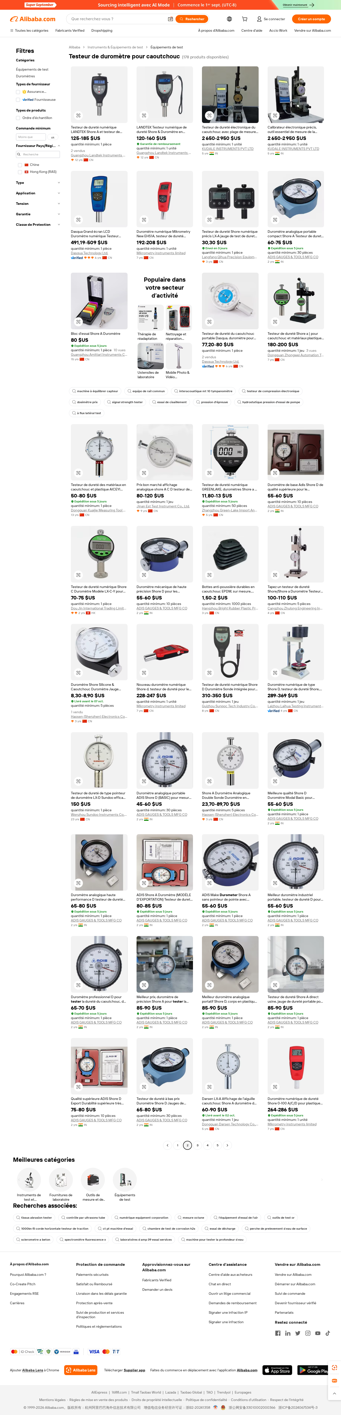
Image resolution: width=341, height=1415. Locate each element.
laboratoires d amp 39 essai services (146, 1239)
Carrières (17, 1303)
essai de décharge (222, 1228)
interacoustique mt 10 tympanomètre (205, 391)
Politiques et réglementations (99, 1326)
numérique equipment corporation (144, 1217)
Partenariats (284, 1312)
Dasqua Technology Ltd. (89, 253)
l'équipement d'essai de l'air (238, 1217)
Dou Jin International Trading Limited (99, 608)
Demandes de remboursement (233, 1303)
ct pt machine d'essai (118, 1228)
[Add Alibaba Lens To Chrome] (80, 1370)
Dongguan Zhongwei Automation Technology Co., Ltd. (296, 355)
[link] (334, 1367)
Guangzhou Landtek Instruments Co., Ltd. (99, 155)
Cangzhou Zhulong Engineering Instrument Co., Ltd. (296, 608)
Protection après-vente (94, 1303)
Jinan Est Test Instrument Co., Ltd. (163, 506)
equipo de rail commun (149, 391)
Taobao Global (191, 1392)
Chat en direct (220, 1284)
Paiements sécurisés (92, 1275)
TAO (209, 1392)
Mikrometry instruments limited (161, 253)
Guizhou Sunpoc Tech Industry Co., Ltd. (230, 706)
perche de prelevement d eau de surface (278, 1228)
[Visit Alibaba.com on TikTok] (328, 1333)
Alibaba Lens (32, 1370)
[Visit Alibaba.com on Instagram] (308, 1333)
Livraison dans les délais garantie (101, 1294)
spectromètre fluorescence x (85, 1239)
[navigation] (38, 597)
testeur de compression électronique (273, 391)
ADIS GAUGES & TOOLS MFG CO (293, 257)
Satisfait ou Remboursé (94, 1284)
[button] (170, 19)
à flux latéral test (89, 413)
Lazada (170, 1392)
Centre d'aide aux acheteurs (230, 1275)
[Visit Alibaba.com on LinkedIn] (288, 1333)
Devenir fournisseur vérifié (295, 1303)
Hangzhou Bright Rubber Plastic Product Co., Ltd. (230, 608)
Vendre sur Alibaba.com (293, 1275)
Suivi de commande (290, 1294)
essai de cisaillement (172, 402)
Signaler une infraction (226, 1322)
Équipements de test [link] (167, 47)
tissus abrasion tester (36, 1217)
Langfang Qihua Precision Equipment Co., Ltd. (230, 257)
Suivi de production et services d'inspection (100, 1314)
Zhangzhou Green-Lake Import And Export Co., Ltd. (230, 510)
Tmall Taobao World (146, 1392)
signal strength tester (127, 402)
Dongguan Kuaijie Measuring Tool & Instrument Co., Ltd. (99, 510)
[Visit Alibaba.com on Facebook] (278, 1333)
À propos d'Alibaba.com (29, 1264)
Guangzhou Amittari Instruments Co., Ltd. (99, 354)
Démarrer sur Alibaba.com (295, 1284)
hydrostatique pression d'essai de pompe (271, 402)
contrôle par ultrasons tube (85, 1217)
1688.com (119, 1392)
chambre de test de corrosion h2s (171, 1228)
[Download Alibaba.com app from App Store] (277, 1370)
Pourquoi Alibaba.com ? (28, 1275)
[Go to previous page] (167, 1145)
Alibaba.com (247, 1370)
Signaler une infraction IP (228, 1312)
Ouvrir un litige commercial (229, 1294)
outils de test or (283, 1217)
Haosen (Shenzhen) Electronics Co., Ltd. (99, 716)
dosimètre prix (87, 402)
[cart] (245, 20)
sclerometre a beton (35, 1239)
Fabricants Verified (156, 1280)
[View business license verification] (215, 1407)
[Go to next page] (227, 1145)
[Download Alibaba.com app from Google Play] (314, 1370)
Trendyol (223, 1392)
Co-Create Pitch (22, 1284)
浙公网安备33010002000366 (252, 1408)
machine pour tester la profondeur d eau (214, 1239)
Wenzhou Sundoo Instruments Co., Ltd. (99, 815)
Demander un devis (157, 1290)
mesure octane (193, 1217)
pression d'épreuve (214, 402)
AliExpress (99, 1392)
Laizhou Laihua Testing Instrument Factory (296, 706)
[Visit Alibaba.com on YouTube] (318, 1333)
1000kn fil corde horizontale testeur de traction (54, 1228)
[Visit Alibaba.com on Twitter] (298, 1333)
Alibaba (74, 47)
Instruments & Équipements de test (115, 47)
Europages (243, 1392)
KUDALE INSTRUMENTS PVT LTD (228, 149)
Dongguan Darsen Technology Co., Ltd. (230, 1124)
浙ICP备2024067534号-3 (298, 1408)
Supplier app (134, 1370)
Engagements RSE (24, 1294)
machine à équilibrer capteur (97, 391)
